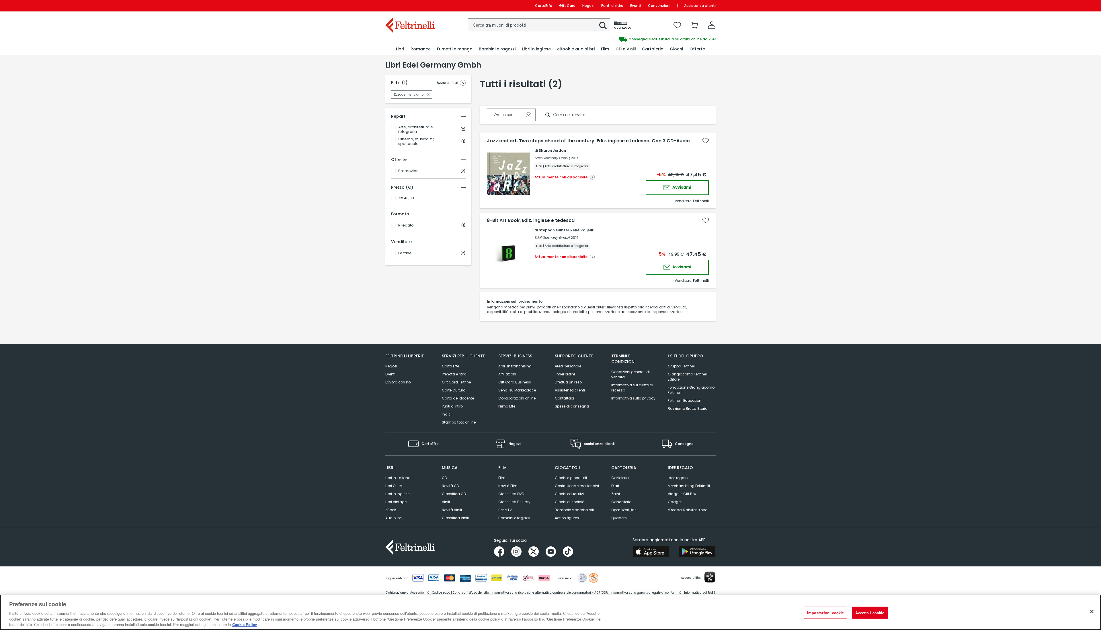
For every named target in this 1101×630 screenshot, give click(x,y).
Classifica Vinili (455, 517)
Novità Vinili (452, 509)
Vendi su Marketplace (517, 390)
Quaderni (619, 517)
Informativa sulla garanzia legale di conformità (646, 592)
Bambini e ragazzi (514, 517)
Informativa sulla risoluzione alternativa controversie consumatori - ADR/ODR (549, 592)
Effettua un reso (568, 382)
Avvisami (681, 187)
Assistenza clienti (700, 5)
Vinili (446, 501)
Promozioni (408, 171)
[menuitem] (400, 49)
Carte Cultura (454, 390)
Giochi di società (570, 501)
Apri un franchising (515, 366)
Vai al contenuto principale (409, 5)
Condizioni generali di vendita (630, 374)
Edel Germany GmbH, (552, 157)
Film (501, 477)
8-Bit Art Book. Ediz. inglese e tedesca (531, 220)
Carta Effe (450, 366)
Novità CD (450, 485)
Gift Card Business (514, 382)
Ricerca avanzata (622, 25)
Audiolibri (393, 517)
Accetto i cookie (869, 612)
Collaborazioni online (517, 398)
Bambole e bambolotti (574, 509)
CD (444, 477)
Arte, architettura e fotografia (415, 129)
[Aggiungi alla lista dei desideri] (705, 140)
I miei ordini (565, 374)
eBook (390, 509)
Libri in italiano (397, 477)
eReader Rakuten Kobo (687, 509)
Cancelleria (621, 501)
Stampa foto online (459, 422)
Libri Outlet (394, 485)
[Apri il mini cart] (694, 25)
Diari (615, 485)
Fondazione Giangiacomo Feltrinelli (691, 390)
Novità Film (508, 485)
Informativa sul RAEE (699, 592)
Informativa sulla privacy (633, 398)
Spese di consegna (572, 406)
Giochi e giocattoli (571, 477)
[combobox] (539, 25)
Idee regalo (678, 477)
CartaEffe (543, 5)
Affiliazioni (507, 374)
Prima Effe (506, 406)
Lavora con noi (398, 382)
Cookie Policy (244, 624)
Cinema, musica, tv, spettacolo (416, 141)
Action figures (567, 517)
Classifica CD (454, 493)
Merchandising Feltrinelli (689, 485)
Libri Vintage (396, 501)
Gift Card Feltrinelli (457, 382)
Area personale (568, 366)
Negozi (588, 5)
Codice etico (441, 592)
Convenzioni (659, 5)
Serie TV (505, 509)
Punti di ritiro (612, 5)
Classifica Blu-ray (514, 501)
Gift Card (567, 5)
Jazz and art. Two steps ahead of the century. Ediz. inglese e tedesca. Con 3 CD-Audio (588, 141)
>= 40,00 (406, 198)
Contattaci (564, 398)
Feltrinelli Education (684, 400)
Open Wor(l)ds (624, 509)
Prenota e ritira (454, 374)
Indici (447, 414)
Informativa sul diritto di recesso (632, 388)
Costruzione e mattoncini (577, 485)
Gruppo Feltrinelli (682, 366)
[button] (603, 25)
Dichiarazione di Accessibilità (407, 592)
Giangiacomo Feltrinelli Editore (688, 377)
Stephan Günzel (554, 230)
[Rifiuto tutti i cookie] (1092, 611)
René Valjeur (582, 230)
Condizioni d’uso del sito (471, 592)
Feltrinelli (406, 253)
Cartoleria (620, 477)
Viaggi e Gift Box (682, 493)
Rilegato (406, 225)
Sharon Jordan (552, 150)
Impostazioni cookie (825, 612)
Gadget (675, 501)
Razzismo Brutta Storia (688, 408)
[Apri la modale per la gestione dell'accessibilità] (710, 577)
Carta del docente (458, 398)
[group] (633, 39)
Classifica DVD (511, 493)
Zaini (615, 493)
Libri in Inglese (397, 493)
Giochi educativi (569, 493)
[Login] (711, 25)
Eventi (635, 5)
